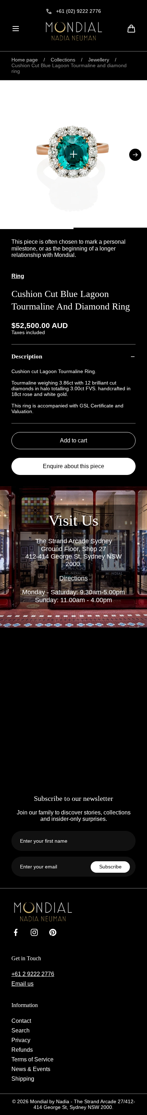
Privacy (20, 1040)
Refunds (22, 1049)
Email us (22, 983)
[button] (15, 28)
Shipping (22, 1078)
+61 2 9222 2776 (32, 974)
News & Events (30, 1069)
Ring (17, 276)
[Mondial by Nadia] (73, 31)
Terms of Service (32, 1059)
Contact (21, 1020)
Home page (24, 60)
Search (20, 1030)
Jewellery (98, 60)
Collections (63, 60)
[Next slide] (135, 155)
